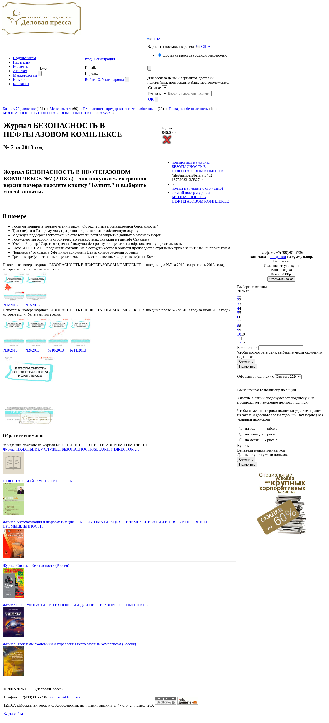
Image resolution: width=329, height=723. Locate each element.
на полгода (254, 434)
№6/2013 (10, 305)
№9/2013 (33, 350)
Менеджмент (60, 109)
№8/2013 (10, 350)
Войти (90, 79)
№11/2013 (78, 350)
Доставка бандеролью (195, 55)
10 (239, 334)
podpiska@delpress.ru (65, 697)
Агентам (20, 71)
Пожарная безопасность (188, 109)
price (271, 428)
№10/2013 (56, 350)
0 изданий (278, 257)
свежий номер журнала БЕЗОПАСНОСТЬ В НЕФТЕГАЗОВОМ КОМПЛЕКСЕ (200, 197)
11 (239, 339)
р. (277, 428)
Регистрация (104, 59)
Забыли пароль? (111, 79)
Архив (105, 113)
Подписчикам (24, 58)
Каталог (19, 79)
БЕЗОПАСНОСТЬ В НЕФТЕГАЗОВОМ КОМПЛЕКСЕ (49, 113)
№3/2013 (33, 305)
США (156, 39)
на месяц (252, 440)
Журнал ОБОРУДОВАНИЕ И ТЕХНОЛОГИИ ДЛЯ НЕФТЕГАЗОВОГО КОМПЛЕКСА (75, 605)
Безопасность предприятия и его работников (120, 109)
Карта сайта (13, 713)
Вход (87, 59)
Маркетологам (25, 75)
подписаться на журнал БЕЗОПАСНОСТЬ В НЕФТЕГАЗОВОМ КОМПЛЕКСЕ (200, 166)
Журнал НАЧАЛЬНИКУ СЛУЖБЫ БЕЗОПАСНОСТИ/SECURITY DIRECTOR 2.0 (71, 449)
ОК (151, 99)
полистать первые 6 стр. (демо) (197, 188)
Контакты (21, 84)
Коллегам (21, 66)
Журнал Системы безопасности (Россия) (36, 565)
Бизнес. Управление (19, 109)
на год (250, 428)
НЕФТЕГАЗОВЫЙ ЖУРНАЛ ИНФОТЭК (37, 481)
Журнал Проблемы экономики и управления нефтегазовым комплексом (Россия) (69, 644)
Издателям (21, 62)
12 (239, 343)
